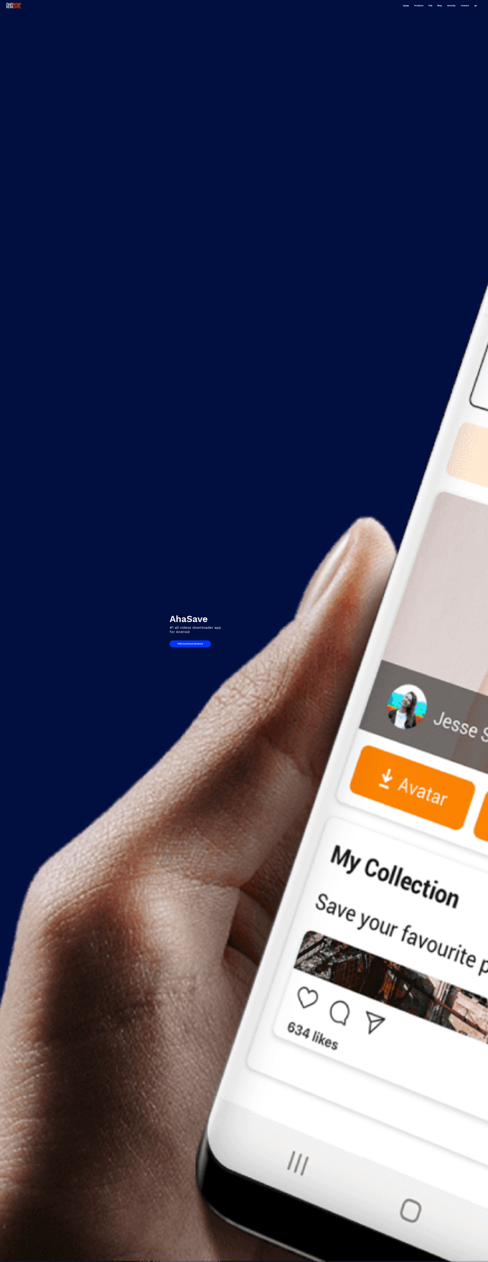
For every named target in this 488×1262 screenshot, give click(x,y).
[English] (476, 5)
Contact (465, 5)
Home (406, 5)
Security (451, 5)
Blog (439, 5)
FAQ (430, 5)
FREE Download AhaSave (190, 643)
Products (418, 5)
